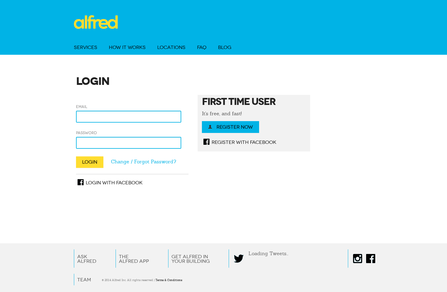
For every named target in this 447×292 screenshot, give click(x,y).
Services (85, 47)
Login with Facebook (112, 183)
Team (84, 280)
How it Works (127, 47)
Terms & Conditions (168, 280)
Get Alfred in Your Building (191, 259)
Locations (171, 47)
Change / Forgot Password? (143, 161)
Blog (224, 47)
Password (86, 133)
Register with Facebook (242, 142)
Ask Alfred (86, 259)
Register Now (234, 127)
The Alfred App (134, 259)
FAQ (201, 47)
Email (81, 107)
